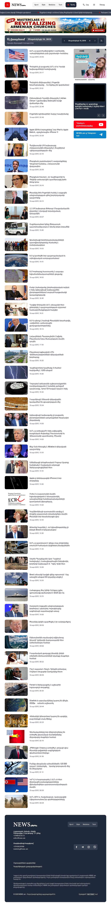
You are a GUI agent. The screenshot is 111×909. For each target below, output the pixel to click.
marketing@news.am (20, 849)
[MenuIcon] (7, 4)
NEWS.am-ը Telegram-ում (86, 134)
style (43, 5)
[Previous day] (64, 40)
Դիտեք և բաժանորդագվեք (84, 124)
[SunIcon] (94, 4)
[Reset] (89, 40)
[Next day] (95, 40)
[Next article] (103, 115)
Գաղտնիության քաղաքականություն (27, 867)
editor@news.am (19, 838)
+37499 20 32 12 (19, 835)
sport (36, 5)
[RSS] (101, 40)
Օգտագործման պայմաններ (24, 863)
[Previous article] (99, 115)
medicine (52, 5)
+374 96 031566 (18, 846)
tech (60, 5)
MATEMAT (91, 894)
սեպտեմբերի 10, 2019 (77, 41)
